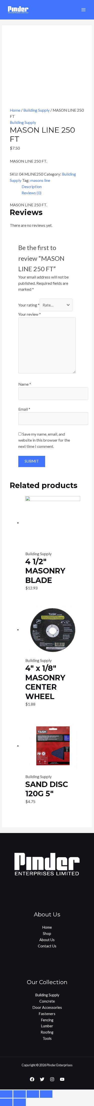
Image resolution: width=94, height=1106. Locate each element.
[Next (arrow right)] (19, 1102)
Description (32, 186)
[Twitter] (42, 1079)
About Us (47, 940)
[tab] (53, 187)
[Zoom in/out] (46, 1094)
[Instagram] (52, 1079)
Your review (29, 314)
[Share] (19, 1094)
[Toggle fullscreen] (33, 1094)
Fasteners (47, 1014)
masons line (40, 180)
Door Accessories (47, 1007)
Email (24, 409)
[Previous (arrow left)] (6, 1102)
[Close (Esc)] (6, 1094)
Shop (47, 933)
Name (24, 384)
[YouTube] (62, 1079)
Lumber (47, 1026)
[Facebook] (32, 1079)
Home (15, 110)
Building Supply (36, 110)
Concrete (47, 1001)
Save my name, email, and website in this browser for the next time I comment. (44, 440)
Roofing (47, 1032)
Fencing (47, 1020)
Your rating (29, 305)
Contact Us (47, 946)
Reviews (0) (31, 193)
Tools (47, 1038)
